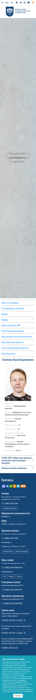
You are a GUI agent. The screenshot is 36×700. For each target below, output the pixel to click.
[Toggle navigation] (33, 2)
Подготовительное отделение (13, 331)
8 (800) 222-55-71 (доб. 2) (13, 633)
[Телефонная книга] (28, 3)
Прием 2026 (7, 551)
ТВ (4, 576)
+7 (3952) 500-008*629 (12, 567)
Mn (7, 2)
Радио (11, 576)
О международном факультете (13, 308)
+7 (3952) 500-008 (10, 503)
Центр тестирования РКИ (11, 325)
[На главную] (16, 3)
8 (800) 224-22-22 (10, 648)
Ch (11, 2)
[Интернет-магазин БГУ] (20, 3)
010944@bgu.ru (7, 572)
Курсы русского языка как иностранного (17, 336)
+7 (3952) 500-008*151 (12, 590)
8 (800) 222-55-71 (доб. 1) (13, 620)
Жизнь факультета (8, 353)
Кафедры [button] (5, 319)
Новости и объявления (10, 302)
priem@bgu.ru (7, 542)
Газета (19, 576)
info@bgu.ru (6, 516)
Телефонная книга (9, 508)
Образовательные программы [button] (13, 342)
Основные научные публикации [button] (14, 468)
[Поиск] (24, 3)
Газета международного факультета (15, 348)
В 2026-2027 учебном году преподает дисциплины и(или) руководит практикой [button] (17, 460)
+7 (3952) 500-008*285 (12, 603)
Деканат (5, 314)
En (2, 2)
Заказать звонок (22, 551)
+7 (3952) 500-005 (10, 538)
